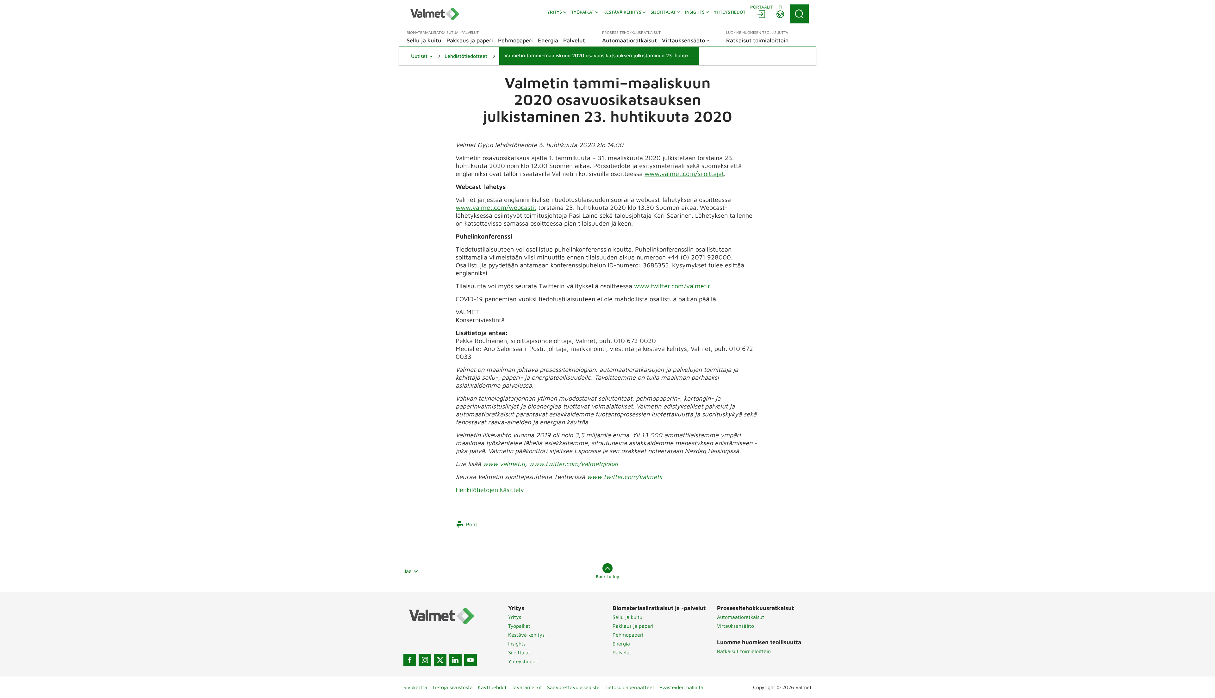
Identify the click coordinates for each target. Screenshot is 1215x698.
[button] (422, 56)
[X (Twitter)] (440, 660)
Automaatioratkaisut (740, 617)
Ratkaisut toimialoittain (744, 651)
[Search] (799, 13)
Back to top (607, 576)
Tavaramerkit (527, 687)
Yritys (514, 617)
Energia (621, 643)
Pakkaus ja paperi (633, 626)
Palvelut (622, 652)
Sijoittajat (519, 652)
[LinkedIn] (455, 660)
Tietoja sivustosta (452, 687)
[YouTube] (470, 660)
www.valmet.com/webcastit (496, 207)
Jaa (408, 571)
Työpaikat (519, 626)
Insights (517, 643)
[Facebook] (409, 660)
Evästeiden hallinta (681, 687)
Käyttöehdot (492, 687)
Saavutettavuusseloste (573, 687)
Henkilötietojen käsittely (490, 489)
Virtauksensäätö (735, 626)
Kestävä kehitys (526, 635)
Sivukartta (415, 687)
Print (471, 524)
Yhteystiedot (522, 661)
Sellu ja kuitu (627, 617)
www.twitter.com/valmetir (672, 286)
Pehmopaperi (628, 635)
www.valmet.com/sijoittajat (684, 173)
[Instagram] (425, 660)
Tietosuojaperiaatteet (629, 687)
